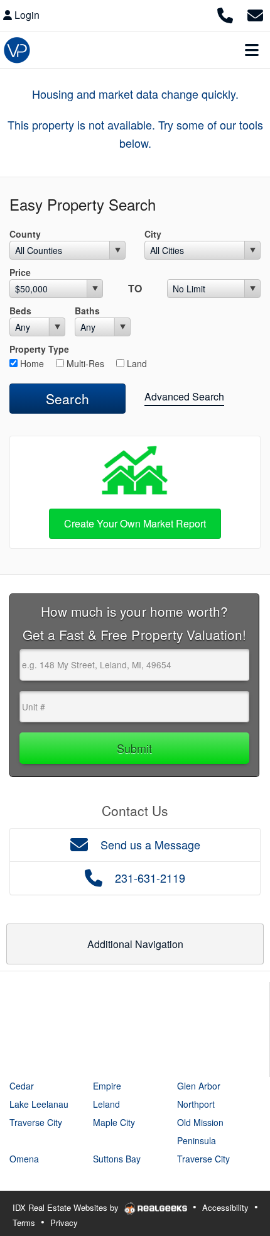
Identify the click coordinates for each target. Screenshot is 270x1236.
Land (135, 363)
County (25, 234)
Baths (87, 310)
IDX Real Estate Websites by (67, 1207)
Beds (20, 310)
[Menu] (252, 50)
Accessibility (225, 1207)
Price (20, 272)
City (152, 234)
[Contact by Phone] (225, 13)
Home (31, 363)
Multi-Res (84, 363)
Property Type (39, 349)
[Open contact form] (255, 13)
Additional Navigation (135, 944)
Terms (24, 1222)
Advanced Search (184, 396)
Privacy (64, 1222)
